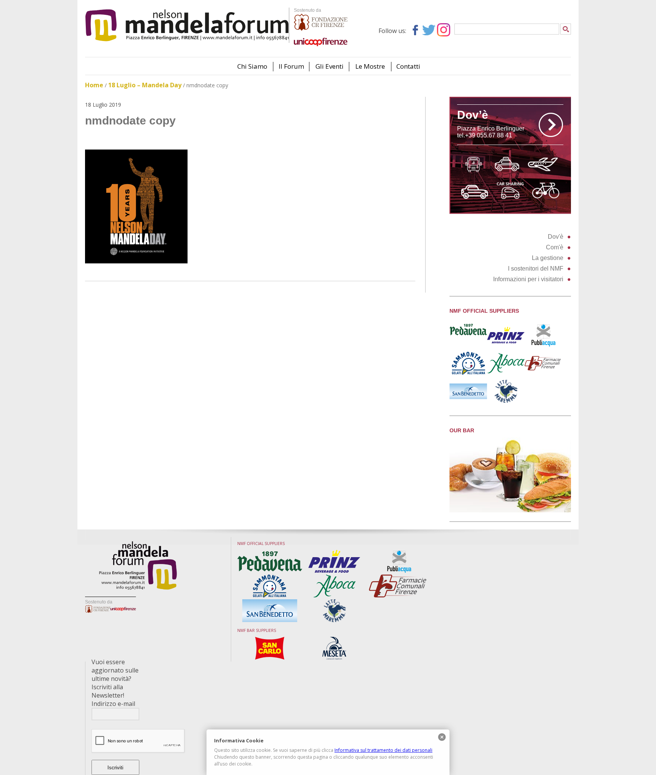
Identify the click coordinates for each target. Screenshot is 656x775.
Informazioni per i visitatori (528, 279)
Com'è (554, 247)
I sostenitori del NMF (535, 268)
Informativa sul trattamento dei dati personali (383, 750)
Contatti (408, 66)
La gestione (547, 258)
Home (94, 85)
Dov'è (555, 236)
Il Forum (291, 66)
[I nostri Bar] (510, 510)
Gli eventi (329, 66)
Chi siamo (252, 66)
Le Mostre (370, 66)
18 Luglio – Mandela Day (144, 85)
